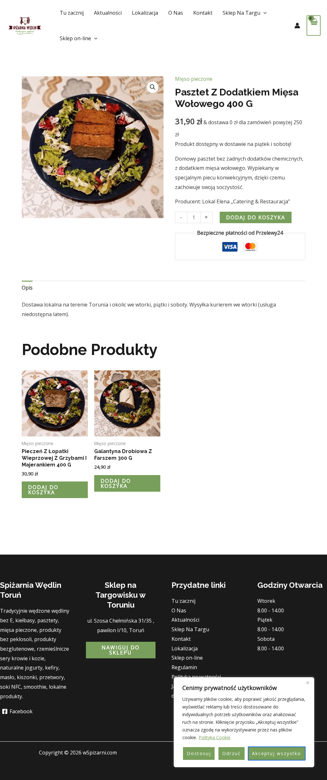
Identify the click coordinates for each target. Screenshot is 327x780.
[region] (244, 722)
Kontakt (202, 12)
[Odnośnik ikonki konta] (297, 25)
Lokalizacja (145, 12)
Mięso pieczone (193, 78)
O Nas (175, 12)
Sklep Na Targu (241, 12)
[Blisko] (307, 682)
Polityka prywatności (196, 676)
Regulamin (184, 667)
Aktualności (108, 12)
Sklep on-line (75, 38)
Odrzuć (231, 753)
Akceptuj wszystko (276, 753)
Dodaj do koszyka (255, 217)
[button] (263, 13)
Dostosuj (199, 753)
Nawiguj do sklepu (121, 650)
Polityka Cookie (215, 737)
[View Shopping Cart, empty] (314, 25)
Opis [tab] (27, 287)
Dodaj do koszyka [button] (43, 490)
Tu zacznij (72, 12)
